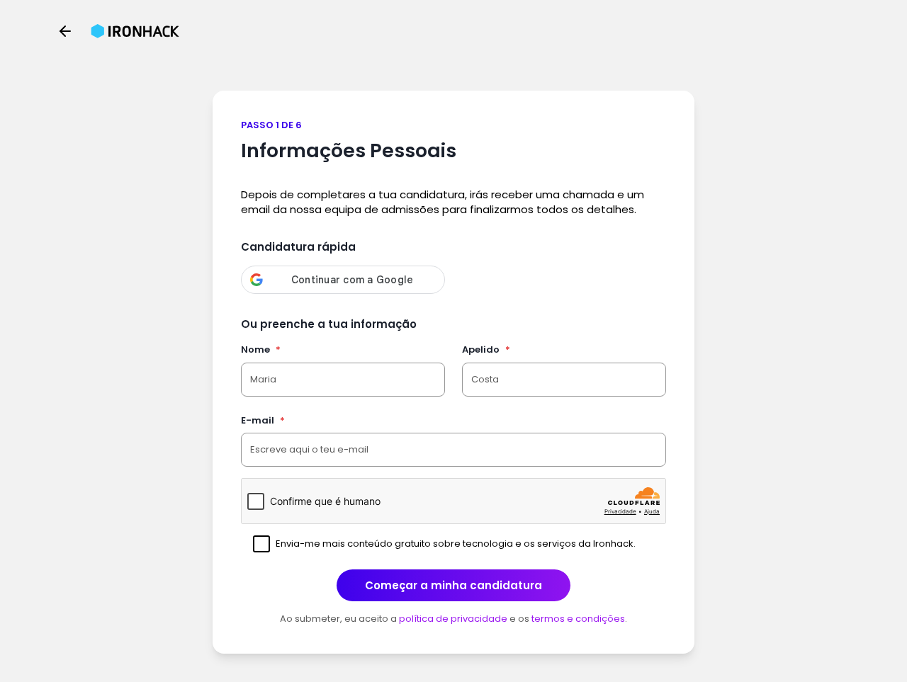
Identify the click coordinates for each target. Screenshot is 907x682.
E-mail (263, 420)
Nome (261, 349)
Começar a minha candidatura (453, 585)
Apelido (486, 349)
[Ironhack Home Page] (135, 31)
